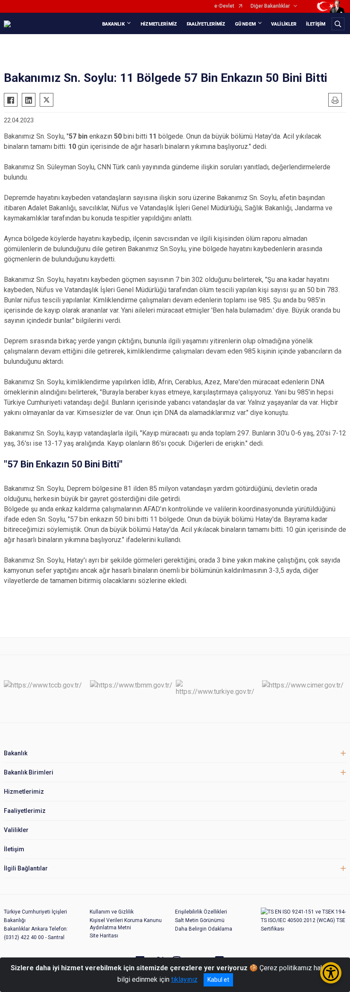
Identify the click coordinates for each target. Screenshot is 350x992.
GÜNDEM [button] (245, 24)
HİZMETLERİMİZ (158, 24)
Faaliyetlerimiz (25, 810)
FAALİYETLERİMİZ (206, 24)
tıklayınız (184, 979)
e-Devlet (224, 6)
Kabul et (218, 979)
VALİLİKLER (284, 24)
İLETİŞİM (315, 24)
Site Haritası (104, 936)
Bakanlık (15, 753)
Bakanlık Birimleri (28, 772)
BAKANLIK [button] (113, 24)
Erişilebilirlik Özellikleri (201, 912)
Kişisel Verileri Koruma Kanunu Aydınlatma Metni (126, 924)
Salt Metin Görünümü (200, 920)
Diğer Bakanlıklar (270, 6)
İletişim (14, 849)
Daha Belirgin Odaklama (203, 929)
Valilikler (16, 830)
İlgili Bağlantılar (26, 868)
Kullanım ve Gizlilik (112, 912)
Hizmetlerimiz (24, 791)
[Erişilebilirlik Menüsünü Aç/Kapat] (330, 972)
